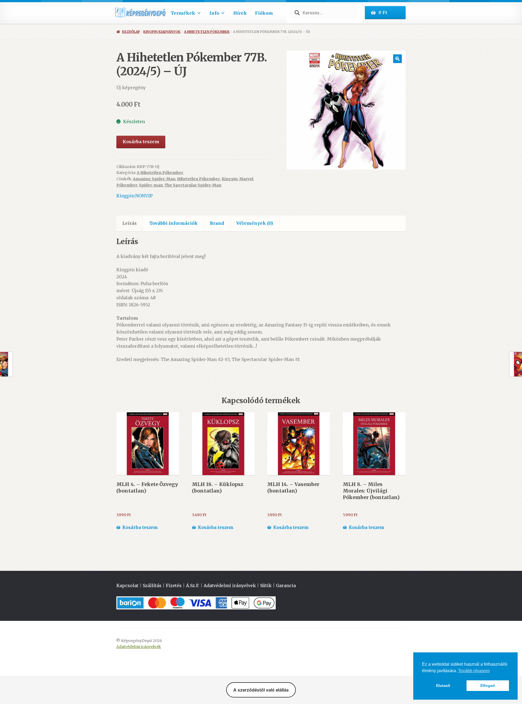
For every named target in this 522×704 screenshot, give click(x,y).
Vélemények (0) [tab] (254, 223)
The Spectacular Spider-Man (192, 185)
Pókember (126, 185)
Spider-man (151, 185)
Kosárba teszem (141, 141)
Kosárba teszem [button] (140, 527)
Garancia (286, 585)
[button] (397, 58)
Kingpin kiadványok (162, 32)
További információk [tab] (173, 223)
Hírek (240, 13)
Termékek (183, 13)
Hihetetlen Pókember (198, 178)
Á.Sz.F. (192, 585)
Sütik (266, 585)
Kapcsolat (127, 585)
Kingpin (230, 178)
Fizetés (174, 585)
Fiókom (264, 13)
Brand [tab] (217, 223)
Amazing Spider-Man (154, 178)
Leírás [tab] (129, 223)
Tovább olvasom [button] (474, 670)
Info (214, 13)
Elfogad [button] (487, 685)
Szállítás (152, 585)
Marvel (246, 178)
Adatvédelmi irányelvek (230, 585)
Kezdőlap (131, 32)
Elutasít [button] (443, 685)
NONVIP (144, 195)
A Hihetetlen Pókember (206, 32)
